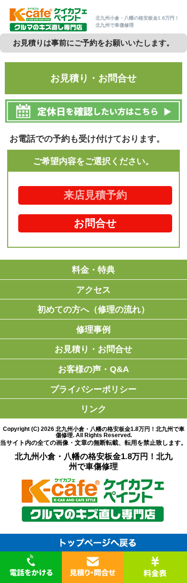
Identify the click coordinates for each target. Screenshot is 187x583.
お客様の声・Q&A (93, 369)
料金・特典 (93, 270)
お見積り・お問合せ (93, 349)
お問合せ (95, 223)
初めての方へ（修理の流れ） (93, 309)
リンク (93, 409)
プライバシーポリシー (93, 389)
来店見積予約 (95, 195)
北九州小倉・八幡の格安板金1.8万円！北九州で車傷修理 (120, 432)
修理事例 (93, 329)
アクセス (93, 290)
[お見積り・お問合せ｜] (49, 30)
